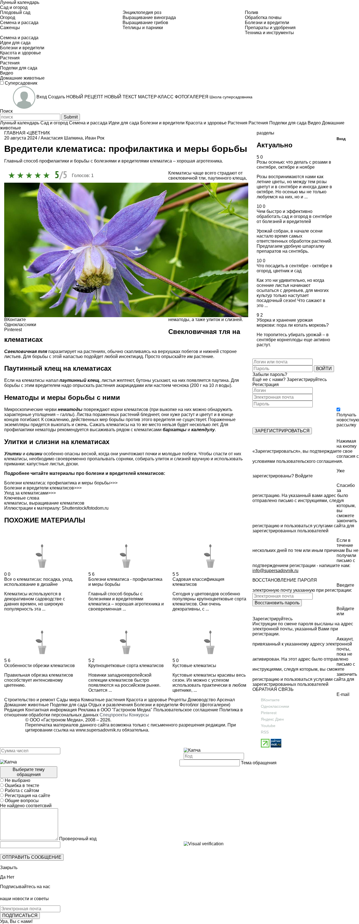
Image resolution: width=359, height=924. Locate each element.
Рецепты (177, 699)
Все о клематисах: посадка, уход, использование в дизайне (38, 582)
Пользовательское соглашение (185, 709)
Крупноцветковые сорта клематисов (126, 665)
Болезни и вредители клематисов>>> (43, 488)
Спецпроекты (114, 714)
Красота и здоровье (146, 699)
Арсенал (225, 699)
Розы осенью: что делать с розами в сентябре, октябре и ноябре (294, 165)
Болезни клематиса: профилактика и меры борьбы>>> (61, 482)
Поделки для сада (68, 704)
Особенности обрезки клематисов (39, 665)
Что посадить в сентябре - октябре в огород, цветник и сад (294, 268)
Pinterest (269, 713)
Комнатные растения (102, 699)
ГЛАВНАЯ (15, 133)
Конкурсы (139, 714)
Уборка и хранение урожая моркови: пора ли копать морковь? (293, 323)
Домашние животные (26, 704)
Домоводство (201, 699)
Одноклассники (275, 706)
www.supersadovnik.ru (98, 730)
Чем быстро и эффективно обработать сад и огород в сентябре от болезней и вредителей (294, 216)
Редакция (14, 709)
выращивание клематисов (56, 503)
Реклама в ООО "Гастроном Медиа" (115, 709)
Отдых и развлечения (110, 704)
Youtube (268, 725)
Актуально (275, 145)
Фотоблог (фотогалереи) (204, 704)
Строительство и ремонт (29, 699)
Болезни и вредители (155, 704)
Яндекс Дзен (272, 719)
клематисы (15, 503)
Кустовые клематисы (194, 665)
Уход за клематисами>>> (30, 493)
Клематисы (180, 173)
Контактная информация (51, 709)
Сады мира (67, 699)
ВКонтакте (270, 700)
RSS (265, 732)
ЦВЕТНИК (39, 133)
